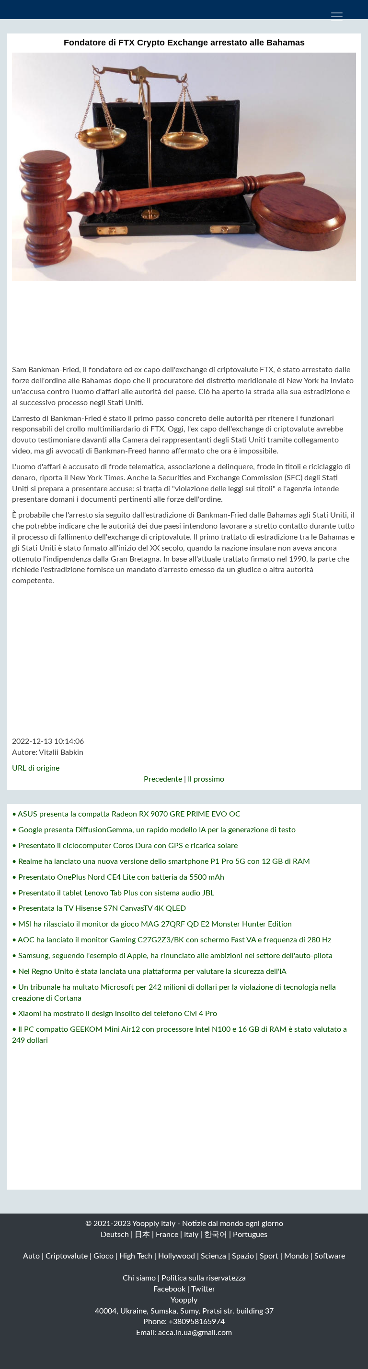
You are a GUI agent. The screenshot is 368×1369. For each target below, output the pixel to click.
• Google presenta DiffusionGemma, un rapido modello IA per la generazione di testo (154, 830)
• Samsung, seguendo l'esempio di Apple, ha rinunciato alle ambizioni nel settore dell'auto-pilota (172, 956)
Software (329, 1256)
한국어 (215, 1234)
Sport (269, 1256)
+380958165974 (197, 1321)
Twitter (203, 1289)
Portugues (250, 1234)
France (167, 1234)
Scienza (213, 1256)
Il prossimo (206, 779)
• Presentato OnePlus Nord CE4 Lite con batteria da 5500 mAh (118, 877)
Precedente (163, 779)
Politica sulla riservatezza (203, 1278)
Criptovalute (67, 1256)
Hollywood (176, 1256)
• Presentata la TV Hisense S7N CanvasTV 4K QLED (99, 908)
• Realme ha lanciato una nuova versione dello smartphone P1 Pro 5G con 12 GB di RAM (161, 861)
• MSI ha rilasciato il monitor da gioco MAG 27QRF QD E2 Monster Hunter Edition (152, 924)
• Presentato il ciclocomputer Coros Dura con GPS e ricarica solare (125, 846)
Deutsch (115, 1234)
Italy (191, 1234)
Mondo (296, 1256)
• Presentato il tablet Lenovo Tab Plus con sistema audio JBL (113, 893)
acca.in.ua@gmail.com (195, 1332)
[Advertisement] (184, 322)
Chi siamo (139, 1278)
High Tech (135, 1256)
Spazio (243, 1256)
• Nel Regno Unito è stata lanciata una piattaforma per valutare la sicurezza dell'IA (149, 971)
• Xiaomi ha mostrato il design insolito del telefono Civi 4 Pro (114, 1013)
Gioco (103, 1256)
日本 (142, 1234)
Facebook (169, 1289)
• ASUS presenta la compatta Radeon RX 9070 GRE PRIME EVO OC (126, 814)
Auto (31, 1256)
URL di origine (35, 768)
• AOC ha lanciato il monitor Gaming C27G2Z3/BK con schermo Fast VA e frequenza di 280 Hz (171, 940)
